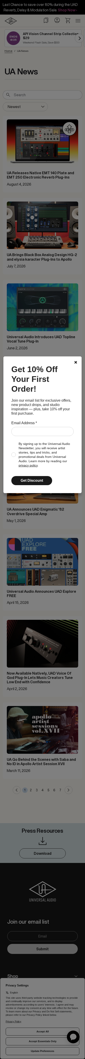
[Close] (75, 362)
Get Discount (32, 480)
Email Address (24, 423)
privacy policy (28, 465)
